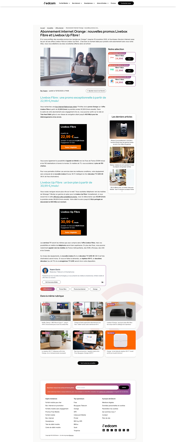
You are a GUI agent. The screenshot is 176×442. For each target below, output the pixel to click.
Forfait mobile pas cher (53, 402)
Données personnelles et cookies (113, 405)
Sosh (75, 427)
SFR (75, 412)
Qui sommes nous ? (109, 412)
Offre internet (59, 28)
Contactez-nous (126, 3)
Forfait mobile (50, 415)
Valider (124, 387)
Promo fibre (62, 289)
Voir (129, 59)
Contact (105, 415)
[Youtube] (115, 430)
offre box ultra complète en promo (65, 197)
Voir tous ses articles (51, 282)
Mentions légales (108, 402)
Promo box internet (79, 289)
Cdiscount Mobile (80, 415)
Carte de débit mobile (52, 427)
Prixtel (76, 418)
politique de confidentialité (106, 391)
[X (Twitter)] (123, 430)
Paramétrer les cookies (110, 409)
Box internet (49, 418)
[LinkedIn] (102, 282)
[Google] (103, 430)
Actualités (50, 28)
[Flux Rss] (127, 430)
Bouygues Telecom (80, 405)
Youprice (77, 430)
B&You (76, 424)
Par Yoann (43, 91)
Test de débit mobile (52, 424)
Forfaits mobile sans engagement (56, 409)
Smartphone (49, 421)
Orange (95, 289)
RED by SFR (78, 421)
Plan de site (106, 418)
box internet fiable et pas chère (66, 107)
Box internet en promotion (54, 405)
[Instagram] (119, 430)
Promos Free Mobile (52, 412)
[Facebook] (111, 430)
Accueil (42, 28)
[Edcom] (49, 3)
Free (75, 402)
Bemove (71, 435)
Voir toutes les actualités (88, 363)
